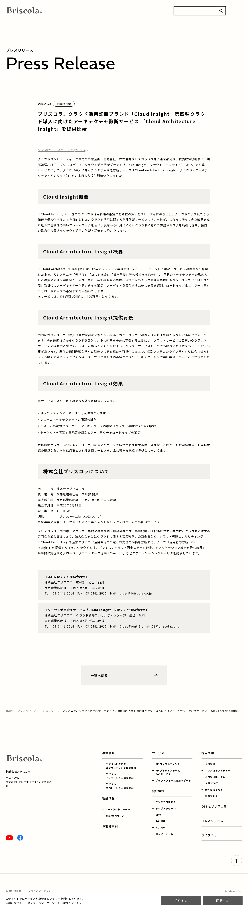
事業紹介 (108, 753)
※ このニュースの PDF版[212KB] (62, 150)
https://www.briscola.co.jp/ (79, 516)
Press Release (64, 103)
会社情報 (158, 791)
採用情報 (208, 753)
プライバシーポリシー (44, 903)
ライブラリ (209, 835)
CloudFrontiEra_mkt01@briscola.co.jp (150, 626)
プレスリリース (27, 710)
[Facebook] (20, 838)
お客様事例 (110, 826)
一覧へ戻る (99, 675)
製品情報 (108, 798)
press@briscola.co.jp (136, 593)
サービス (158, 753)
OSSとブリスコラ (214, 806)
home (10, 710)
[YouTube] (9, 837)
